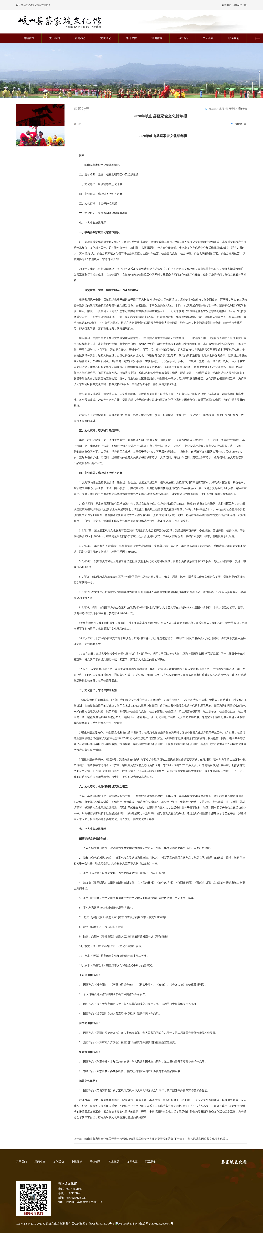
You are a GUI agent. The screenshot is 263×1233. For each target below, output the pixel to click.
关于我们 (54, 38)
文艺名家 (208, 38)
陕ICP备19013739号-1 (101, 1223)
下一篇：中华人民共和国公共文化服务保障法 (201, 1138)
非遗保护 (131, 38)
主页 (221, 108)
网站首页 (28, 38)
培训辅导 (157, 38)
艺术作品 (182, 38)
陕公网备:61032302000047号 (156, 1223)
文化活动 (105, 38)
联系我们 (233, 38)
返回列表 (240, 124)
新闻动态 (80, 38)
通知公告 (242, 108)
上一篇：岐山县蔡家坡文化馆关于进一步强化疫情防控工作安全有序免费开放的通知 (124, 1138)
